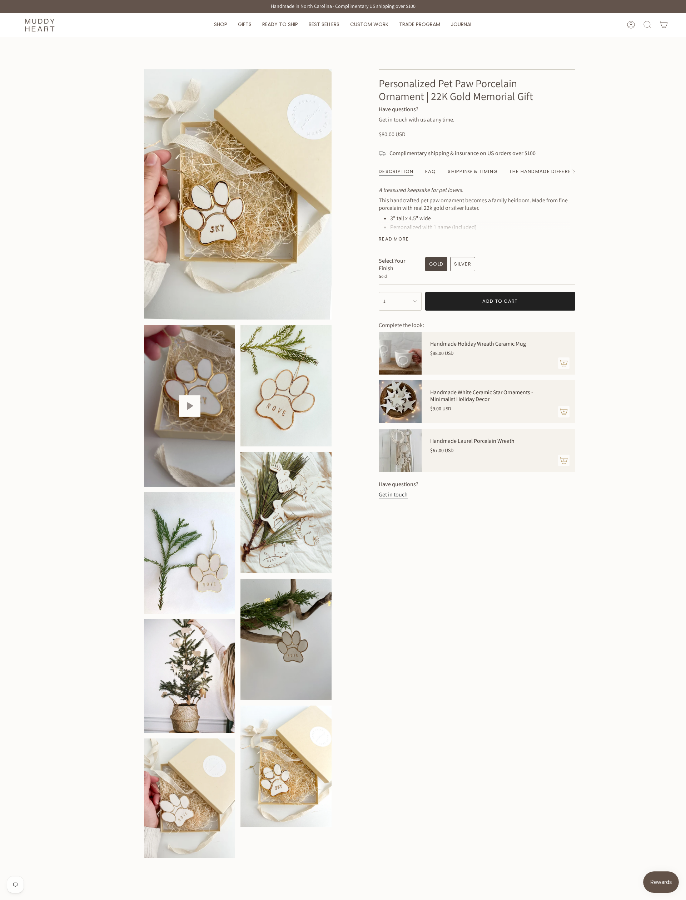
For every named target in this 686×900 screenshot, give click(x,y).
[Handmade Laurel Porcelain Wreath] (400, 450)
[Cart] (664, 25)
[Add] (564, 363)
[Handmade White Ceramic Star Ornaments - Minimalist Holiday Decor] (400, 401)
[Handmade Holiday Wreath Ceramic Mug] (400, 353)
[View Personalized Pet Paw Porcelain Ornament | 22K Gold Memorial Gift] (189, 406)
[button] (221, 25)
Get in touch (393, 494)
